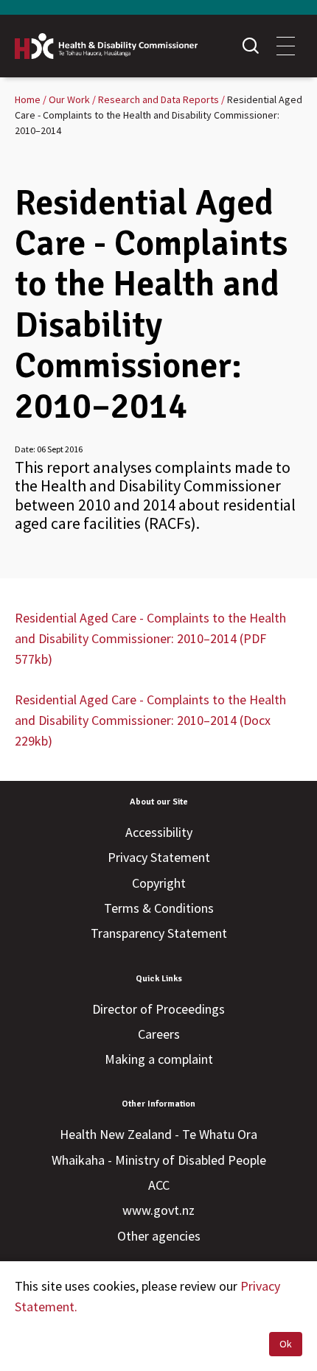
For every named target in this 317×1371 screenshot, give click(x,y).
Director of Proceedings (158, 1008)
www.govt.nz (158, 1210)
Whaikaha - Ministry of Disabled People (159, 1159)
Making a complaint (159, 1059)
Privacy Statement (159, 857)
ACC (159, 1185)
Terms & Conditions (159, 908)
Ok (285, 1343)
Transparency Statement (159, 933)
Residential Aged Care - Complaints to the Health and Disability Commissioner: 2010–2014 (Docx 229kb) (150, 720)
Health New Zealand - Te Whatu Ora (158, 1134)
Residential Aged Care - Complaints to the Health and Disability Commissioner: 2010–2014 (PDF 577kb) (150, 638)
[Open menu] (285, 46)
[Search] (250, 46)
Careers (159, 1033)
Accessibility (158, 832)
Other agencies (159, 1235)
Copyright (159, 882)
